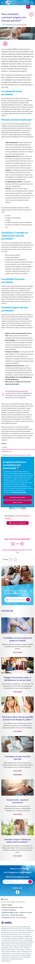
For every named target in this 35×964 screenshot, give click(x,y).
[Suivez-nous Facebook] (17, 892)
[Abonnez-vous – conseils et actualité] (28, 7)
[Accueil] (8, 2)
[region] (17, 482)
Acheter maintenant (19, 523)
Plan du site (5, 915)
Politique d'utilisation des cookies (12, 907)
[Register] (30, 882)
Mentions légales (7, 905)
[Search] (32, 3)
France (6, 899)
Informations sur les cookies (18, 492)
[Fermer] (32, 459)
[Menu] (2, 2)
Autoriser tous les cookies (17, 497)
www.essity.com (6, 961)
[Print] (5, 44)
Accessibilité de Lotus (8, 917)
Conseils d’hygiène (17, 774)
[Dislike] (22, 544)
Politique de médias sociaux (10, 912)
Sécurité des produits (17, 915)
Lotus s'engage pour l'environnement (17, 872)
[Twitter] (15, 559)
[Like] (13, 544)
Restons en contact (17, 868)
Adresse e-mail (8, 882)
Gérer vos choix (21, 917)
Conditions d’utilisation (9, 910)
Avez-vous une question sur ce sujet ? (14, 550)
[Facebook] (10, 559)
